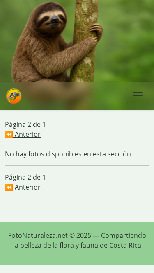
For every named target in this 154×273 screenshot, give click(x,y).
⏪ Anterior (23, 134)
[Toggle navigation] (137, 96)
